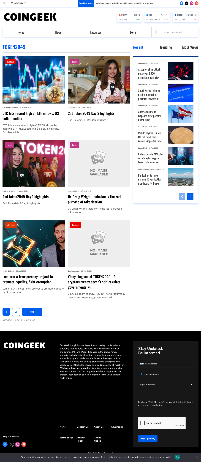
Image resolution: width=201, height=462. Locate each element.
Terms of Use (66, 437)
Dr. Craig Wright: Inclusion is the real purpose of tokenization (94, 199)
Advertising (117, 427)
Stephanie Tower (74, 108)
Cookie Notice (97, 439)
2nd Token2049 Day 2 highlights (91, 113)
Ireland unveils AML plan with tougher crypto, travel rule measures (150, 158)
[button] (182, 196)
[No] (197, 457)
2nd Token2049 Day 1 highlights (26, 196)
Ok (177, 457)
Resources (95, 32)
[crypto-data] (129, 17)
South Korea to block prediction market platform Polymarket (149, 95)
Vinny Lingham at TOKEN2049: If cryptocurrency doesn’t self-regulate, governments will (94, 282)
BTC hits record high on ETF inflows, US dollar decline (31, 116)
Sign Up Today (148, 438)
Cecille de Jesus (8, 271)
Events (74, 61)
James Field (142, 63)
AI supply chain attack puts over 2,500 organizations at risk (149, 73)
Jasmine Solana (73, 191)
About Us (98, 427)
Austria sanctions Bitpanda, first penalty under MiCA (149, 116)
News (58, 32)
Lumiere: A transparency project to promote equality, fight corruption (28, 279)
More (133, 32)
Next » (32, 311)
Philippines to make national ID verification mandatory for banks (149, 179)
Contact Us (82, 427)
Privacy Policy (81, 439)
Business (10, 61)
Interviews (11, 225)
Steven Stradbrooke (10, 108)
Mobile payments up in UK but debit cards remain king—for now (124, 3)
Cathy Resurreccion (145, 169)
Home (21, 32)
